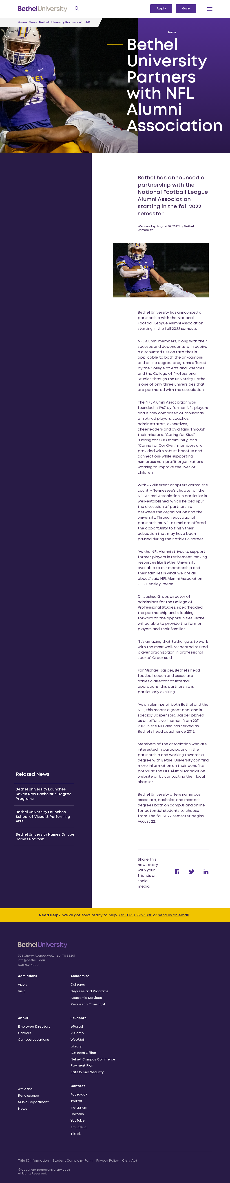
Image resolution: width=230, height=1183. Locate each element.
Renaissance (28, 1095)
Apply (161, 8)
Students (78, 1018)
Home (22, 22)
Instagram (79, 1107)
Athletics (25, 1089)
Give (186, 8)
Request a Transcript (88, 1004)
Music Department (33, 1102)
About (23, 1018)
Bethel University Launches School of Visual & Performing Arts (43, 816)
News (33, 22)
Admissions (27, 976)
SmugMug (78, 1127)
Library (76, 1046)
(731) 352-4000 (28, 965)
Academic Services (86, 998)
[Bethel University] (43, 948)
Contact (78, 1086)
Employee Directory (34, 1026)
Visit (21, 991)
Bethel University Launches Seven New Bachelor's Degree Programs (44, 794)
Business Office (83, 1053)
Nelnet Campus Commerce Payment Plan (93, 1062)
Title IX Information (33, 1160)
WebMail (77, 1039)
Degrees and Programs (89, 991)
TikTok (76, 1134)
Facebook (79, 1094)
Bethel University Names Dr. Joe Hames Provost (45, 837)
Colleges (78, 984)
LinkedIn (77, 1114)
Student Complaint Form (72, 1160)
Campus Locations (33, 1039)
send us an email (173, 915)
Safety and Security (87, 1072)
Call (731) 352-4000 (135, 915)
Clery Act (129, 1160)
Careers (24, 1033)
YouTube (78, 1120)
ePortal (77, 1026)
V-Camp (77, 1033)
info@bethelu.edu (31, 960)
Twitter (76, 1101)
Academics (80, 976)
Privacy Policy (107, 1160)
